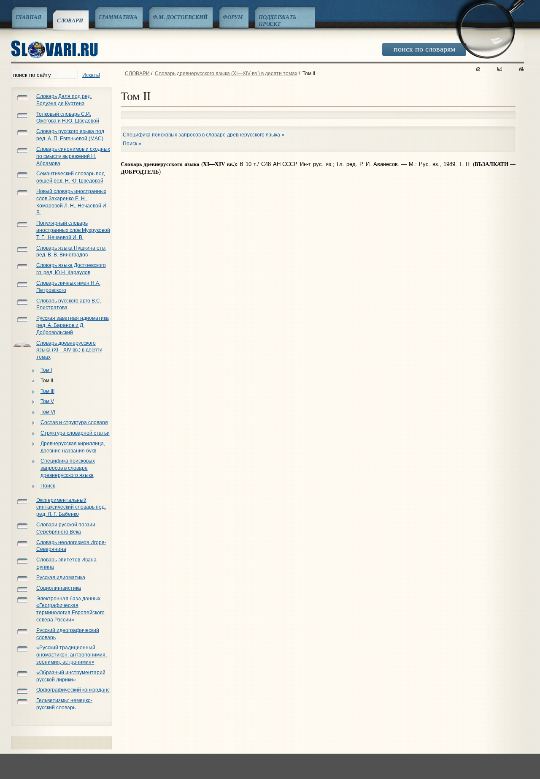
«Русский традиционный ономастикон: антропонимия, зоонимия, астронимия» (71, 655)
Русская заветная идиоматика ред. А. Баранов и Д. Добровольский (72, 325)
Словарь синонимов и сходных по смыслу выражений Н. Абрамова (73, 156)
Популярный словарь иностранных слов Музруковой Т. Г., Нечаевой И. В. (73, 230)
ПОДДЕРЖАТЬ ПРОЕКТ (277, 20)
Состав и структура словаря (74, 422)
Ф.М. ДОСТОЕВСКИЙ (180, 17)
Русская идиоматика (60, 577)
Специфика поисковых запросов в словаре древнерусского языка (67, 468)
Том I (46, 370)
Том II (46, 381)
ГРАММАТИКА (118, 17)
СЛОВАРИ (70, 20)
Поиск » (132, 144)
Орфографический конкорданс (73, 690)
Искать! (91, 75)
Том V (47, 401)
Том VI (47, 412)
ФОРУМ (233, 17)
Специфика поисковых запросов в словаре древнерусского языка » (203, 135)
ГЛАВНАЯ (28, 17)
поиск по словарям (424, 49)
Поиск (47, 486)
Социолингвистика (58, 588)
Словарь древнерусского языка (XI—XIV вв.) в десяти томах (69, 350)
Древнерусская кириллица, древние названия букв (72, 447)
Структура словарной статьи (75, 433)
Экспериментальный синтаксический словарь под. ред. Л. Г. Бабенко (71, 507)
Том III (47, 391)
